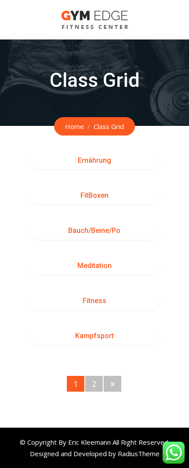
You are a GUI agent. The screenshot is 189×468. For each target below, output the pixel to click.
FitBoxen (94, 195)
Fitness (94, 301)
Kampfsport (94, 336)
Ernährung (94, 160)
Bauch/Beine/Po (94, 230)
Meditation (94, 265)
